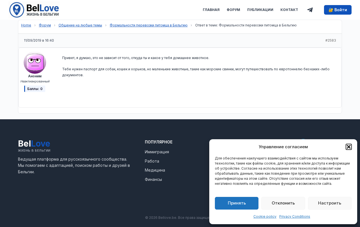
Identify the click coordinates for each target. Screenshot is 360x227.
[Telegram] (310, 10)
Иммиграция (157, 151)
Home (26, 25)
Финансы (153, 179)
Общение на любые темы (80, 25)
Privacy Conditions (294, 216)
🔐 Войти (337, 9)
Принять (237, 203)
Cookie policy (264, 216)
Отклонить (283, 203)
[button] (349, 147)
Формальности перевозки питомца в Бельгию (149, 25)
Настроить (329, 203)
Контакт (289, 10)
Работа (152, 161)
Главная (211, 10)
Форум (233, 10)
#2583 (330, 40)
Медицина (155, 170)
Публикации (260, 10)
